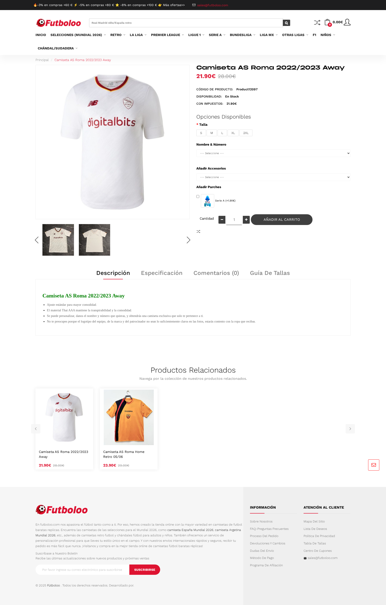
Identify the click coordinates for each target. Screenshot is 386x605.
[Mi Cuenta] (347, 24)
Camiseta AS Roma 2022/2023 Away (83, 60)
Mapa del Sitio (314, 521)
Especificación (162, 273)
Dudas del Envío (262, 550)
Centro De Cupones (318, 550)
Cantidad (207, 219)
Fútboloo (53, 585)
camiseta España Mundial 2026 (190, 530)
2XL (246, 133)
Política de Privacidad (319, 536)
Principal (42, 60)
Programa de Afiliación (266, 565)
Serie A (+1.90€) (224, 200)
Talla (203, 125)
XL (233, 133)
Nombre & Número (211, 144)
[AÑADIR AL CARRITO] (59, 440)
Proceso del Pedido (264, 536)
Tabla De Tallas (315, 543)
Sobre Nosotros (261, 521)
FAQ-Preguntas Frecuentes (269, 529)
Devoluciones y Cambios (267, 543)
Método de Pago (262, 558)
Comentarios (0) (216, 273)
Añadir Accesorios (211, 168)
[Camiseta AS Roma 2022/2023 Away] (58, 240)
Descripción (113, 273)
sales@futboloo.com (323, 558)
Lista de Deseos (315, 529)
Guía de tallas (270, 273)
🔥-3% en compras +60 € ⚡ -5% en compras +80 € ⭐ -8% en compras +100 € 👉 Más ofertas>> (109, 5)
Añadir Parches (208, 187)
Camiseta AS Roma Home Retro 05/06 (124, 454)
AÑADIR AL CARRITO (282, 219)
